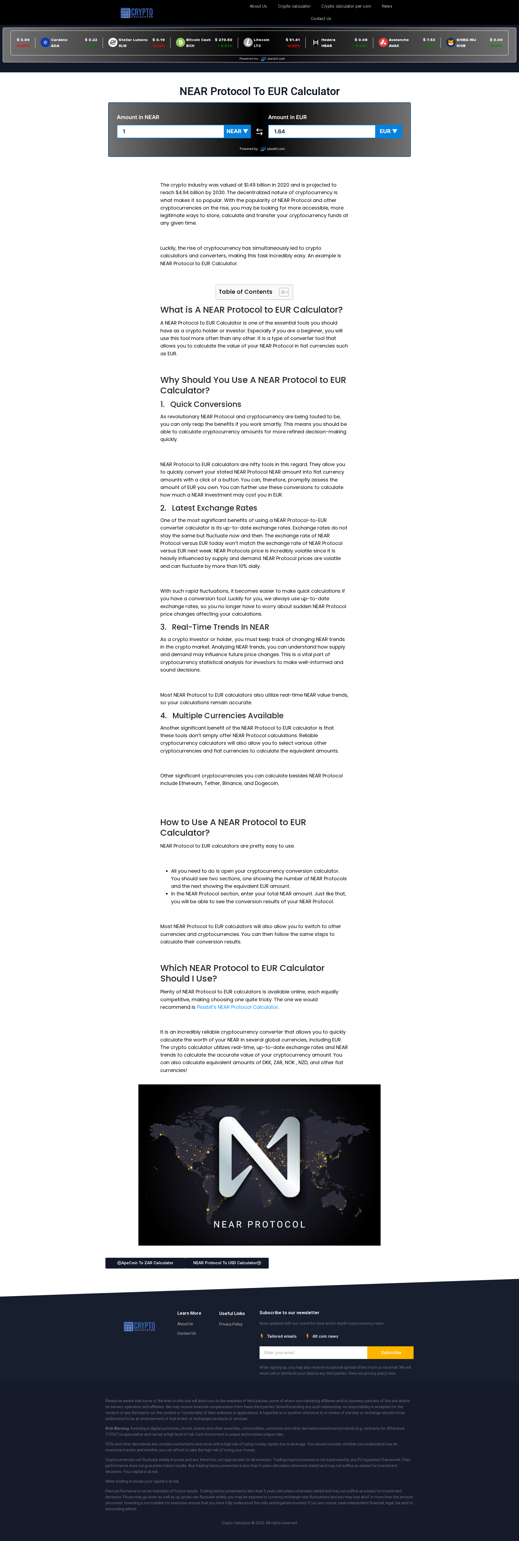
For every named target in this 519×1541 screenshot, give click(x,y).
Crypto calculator (294, 6)
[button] (237, 131)
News (387, 6)
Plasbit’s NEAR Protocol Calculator (237, 1007)
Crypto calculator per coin (346, 6)
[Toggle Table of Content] (281, 292)
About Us (258, 6)
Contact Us (321, 18)
